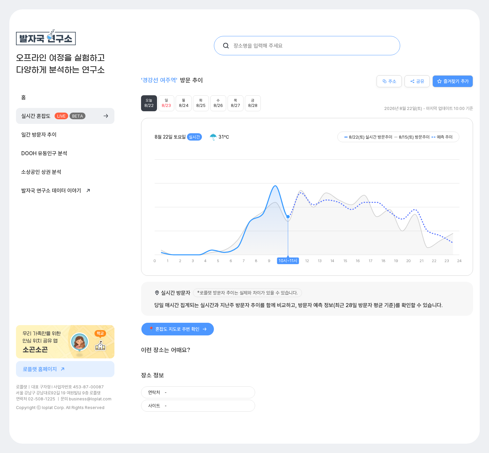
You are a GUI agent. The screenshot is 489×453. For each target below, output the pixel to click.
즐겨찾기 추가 (456, 81)
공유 (420, 81)
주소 (392, 81)
